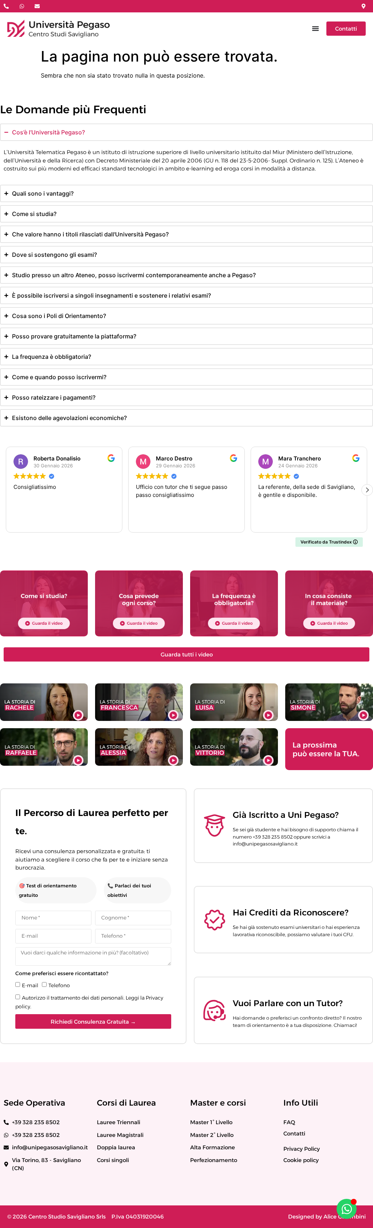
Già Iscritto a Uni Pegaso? (285, 815)
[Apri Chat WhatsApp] (347, 1209)
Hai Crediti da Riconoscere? (290, 912)
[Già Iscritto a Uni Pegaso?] (214, 825)
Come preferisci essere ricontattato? (61, 973)
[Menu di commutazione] (315, 28)
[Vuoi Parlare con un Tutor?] (214, 1010)
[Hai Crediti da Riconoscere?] (214, 920)
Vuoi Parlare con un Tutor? (287, 1003)
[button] (367, 489)
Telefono (59, 985)
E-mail (30, 985)
